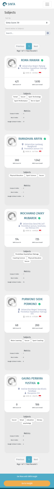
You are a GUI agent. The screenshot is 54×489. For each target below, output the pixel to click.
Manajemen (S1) (33, 393)
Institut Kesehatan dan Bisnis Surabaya (33, 390)
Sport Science (31, 176)
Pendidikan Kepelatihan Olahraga (27, 254)
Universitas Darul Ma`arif (33, 224)
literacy (39, 420)
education (30, 420)
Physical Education (16, 176)
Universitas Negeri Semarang (33, 309)
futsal (22, 420)
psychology (27, 423)
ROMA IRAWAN (30, 60)
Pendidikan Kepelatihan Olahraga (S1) (33, 69)
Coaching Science (19, 258)
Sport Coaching (38, 341)
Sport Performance (21, 101)
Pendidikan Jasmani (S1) (33, 148)
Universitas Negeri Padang (33, 66)
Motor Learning (16, 341)
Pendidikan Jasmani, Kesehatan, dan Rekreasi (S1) (33, 227)
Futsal (15, 97)
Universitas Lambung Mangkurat (33, 145)
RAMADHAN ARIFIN (30, 139)
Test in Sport (35, 101)
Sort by (7, 18)
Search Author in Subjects (14, 28)
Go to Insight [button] (27, 483)
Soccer (23, 97)
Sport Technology (34, 97)
